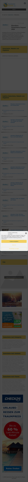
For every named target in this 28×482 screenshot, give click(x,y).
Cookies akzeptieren (14, 241)
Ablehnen (14, 244)
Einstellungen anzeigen (14, 248)
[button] (26, 233)
